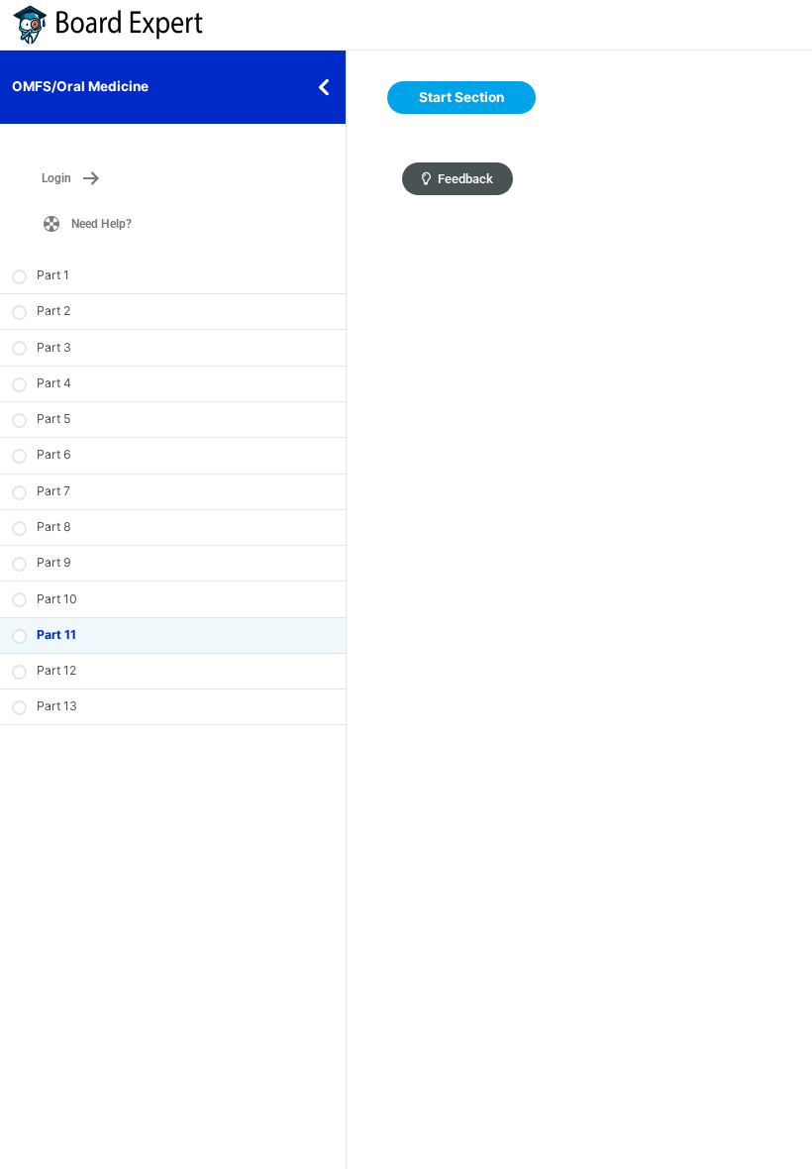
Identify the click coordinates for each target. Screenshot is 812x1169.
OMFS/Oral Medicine (80, 86)
